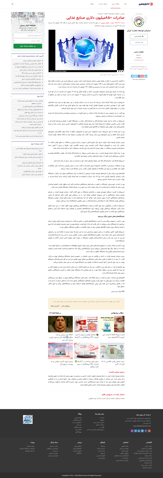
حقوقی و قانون (124, 453)
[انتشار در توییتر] (135, 76)
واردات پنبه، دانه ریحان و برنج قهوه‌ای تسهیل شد (28, 67)
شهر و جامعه (124, 451)
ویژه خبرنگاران (78, 427)
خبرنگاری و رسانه (77, 422)
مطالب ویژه (78, 430)
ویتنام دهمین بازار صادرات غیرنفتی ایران (30, 70)
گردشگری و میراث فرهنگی (121, 456)
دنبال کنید (138, 42)
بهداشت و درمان (124, 449)
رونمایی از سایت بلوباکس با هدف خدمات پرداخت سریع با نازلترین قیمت (28, 123)
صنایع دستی (101, 458)
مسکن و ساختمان (147, 468)
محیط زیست (125, 458)
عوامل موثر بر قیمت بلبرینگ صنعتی (31, 175)
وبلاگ (92, 4)
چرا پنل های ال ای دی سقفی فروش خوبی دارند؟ (28, 136)
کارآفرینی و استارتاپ (146, 449)
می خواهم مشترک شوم (28, 46)
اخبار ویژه (40, 96)
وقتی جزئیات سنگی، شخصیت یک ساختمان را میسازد (29, 167)
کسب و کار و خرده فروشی (97, 398)
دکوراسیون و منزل (53, 456)
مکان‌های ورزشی (77, 449)
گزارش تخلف (54, 306)
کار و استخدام (148, 463)
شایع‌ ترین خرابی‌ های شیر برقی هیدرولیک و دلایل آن (28, 158)
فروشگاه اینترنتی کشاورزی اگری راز (32, 106)
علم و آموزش (124, 446)
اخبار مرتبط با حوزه (37, 144)
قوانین (102, 427)
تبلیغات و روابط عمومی (122, 460)
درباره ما (102, 418)
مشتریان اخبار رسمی (98, 422)
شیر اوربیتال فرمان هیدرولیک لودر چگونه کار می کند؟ (28, 149)
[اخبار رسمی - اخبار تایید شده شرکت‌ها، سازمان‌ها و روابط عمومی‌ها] (146, 4)
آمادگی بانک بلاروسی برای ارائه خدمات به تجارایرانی (27, 64)
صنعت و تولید (119, 398)
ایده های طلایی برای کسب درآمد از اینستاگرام (29, 110)
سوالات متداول (100, 425)
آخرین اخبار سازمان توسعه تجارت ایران (30, 56)
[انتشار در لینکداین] (145, 76)
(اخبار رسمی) (105, 23)
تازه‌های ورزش (78, 446)
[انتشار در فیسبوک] (139, 76)
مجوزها (102, 420)
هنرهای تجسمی (101, 456)
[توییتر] (142, 430)
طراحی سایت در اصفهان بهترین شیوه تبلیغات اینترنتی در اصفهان (29, 102)
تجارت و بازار (110, 398)
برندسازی (79, 425)
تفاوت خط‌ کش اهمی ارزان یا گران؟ (32, 154)
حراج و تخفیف (31, 446)
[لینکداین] (138, 430)
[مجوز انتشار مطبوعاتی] (28, 419)
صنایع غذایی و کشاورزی (145, 460)
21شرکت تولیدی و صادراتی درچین (32, 61)
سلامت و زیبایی (54, 446)
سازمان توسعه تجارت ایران (139, 30)
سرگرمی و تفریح (53, 453)
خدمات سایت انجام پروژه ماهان (32, 113)
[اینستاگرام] (132, 430)
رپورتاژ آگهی (78, 432)
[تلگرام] (135, 430)
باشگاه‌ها (79, 453)
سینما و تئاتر (101, 451)
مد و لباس (55, 451)
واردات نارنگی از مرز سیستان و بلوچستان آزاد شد (28, 76)
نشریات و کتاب (101, 449)
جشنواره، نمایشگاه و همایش (27, 449)
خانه (125, 4)
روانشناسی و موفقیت (52, 449)
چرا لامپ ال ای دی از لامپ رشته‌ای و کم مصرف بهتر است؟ (27, 131)
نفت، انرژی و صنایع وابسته (144, 451)
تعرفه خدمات (103, 4)
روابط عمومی (78, 418)
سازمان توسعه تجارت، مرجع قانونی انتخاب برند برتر (27, 88)
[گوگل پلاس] (149, 430)
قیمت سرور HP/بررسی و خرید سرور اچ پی (30, 116)
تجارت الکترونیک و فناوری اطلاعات (142, 453)
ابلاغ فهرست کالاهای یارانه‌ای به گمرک (31, 85)
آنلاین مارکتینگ (77, 420)
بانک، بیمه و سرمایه (146, 465)
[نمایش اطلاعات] (138, 60)
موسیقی (102, 453)
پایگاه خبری (115, 4)
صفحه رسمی (138, 36)
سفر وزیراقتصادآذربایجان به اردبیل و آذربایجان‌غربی (27, 82)
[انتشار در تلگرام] (132, 76)
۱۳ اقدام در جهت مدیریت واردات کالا (31, 73)
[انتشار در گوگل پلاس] (142, 76)
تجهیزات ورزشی (77, 451)
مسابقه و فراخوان (30, 451)
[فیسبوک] (145, 430)
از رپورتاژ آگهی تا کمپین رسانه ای (95, 430)
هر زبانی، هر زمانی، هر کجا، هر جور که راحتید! (29, 119)
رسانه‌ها (103, 446)
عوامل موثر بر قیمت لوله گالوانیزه (32, 171)
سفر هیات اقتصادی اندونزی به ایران (31, 79)
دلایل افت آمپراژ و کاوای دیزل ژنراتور (31, 163)
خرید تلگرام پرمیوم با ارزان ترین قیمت (31, 127)
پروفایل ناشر (65, 306)
